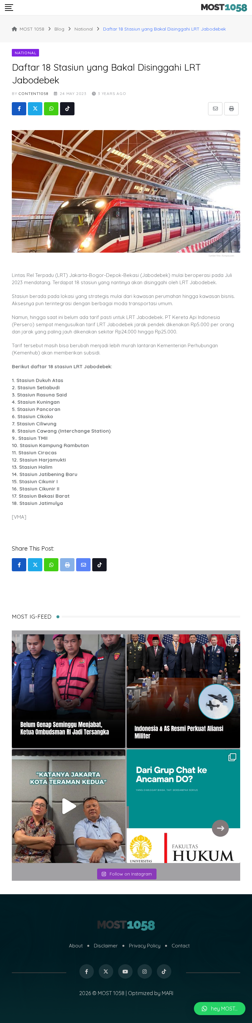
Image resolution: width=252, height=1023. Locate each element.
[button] (219, 1008)
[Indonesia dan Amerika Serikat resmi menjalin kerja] (183, 691)
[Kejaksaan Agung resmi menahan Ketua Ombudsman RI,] (68, 691)
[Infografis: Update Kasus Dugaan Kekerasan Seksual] (183, 806)
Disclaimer (106, 946)
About (76, 946)
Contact (181, 946)
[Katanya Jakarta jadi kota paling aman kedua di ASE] (68, 806)
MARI (167, 993)
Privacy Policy (144, 946)
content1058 (33, 93)
